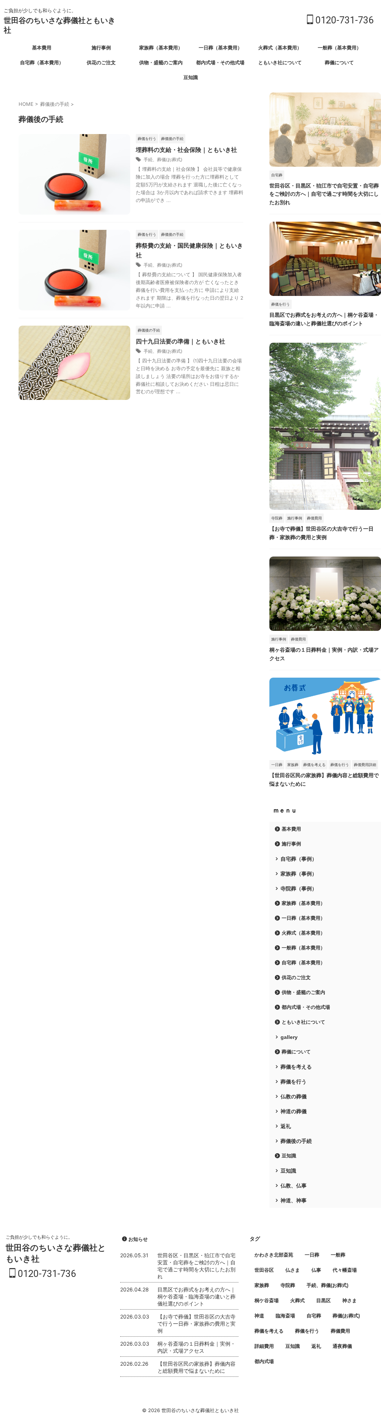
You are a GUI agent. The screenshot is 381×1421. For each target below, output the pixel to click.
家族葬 (261, 1285)
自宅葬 (314, 1316)
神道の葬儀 (294, 1111)
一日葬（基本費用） (220, 47)
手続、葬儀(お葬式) (163, 159)
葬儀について (339, 62)
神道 (259, 1316)
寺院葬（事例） (299, 889)
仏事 (316, 1270)
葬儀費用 (340, 1331)
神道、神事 (294, 1200)
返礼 (286, 1126)
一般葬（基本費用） (339, 47)
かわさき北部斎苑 (273, 1255)
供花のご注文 (101, 62)
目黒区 (323, 1300)
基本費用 (41, 47)
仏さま (292, 1270)
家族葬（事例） (299, 874)
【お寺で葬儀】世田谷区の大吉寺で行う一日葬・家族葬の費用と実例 (196, 1323)
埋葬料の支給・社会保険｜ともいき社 (186, 150)
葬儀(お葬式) (346, 1316)
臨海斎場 (285, 1316)
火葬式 (297, 1300)
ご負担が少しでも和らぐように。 (39, 1237)
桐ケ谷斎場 (266, 1300)
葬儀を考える (296, 1067)
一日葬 (312, 1255)
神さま (349, 1300)
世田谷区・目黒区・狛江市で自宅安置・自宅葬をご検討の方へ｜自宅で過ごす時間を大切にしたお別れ (324, 194)
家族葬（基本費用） (161, 47)
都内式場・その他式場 (220, 62)
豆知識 (190, 77)
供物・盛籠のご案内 (161, 62)
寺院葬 (288, 1285)
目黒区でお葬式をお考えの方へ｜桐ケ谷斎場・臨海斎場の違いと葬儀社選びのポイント (196, 1296)
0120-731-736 (343, 20)
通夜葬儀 (342, 1346)
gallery (289, 1037)
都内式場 (264, 1361)
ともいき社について (280, 62)
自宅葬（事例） (299, 859)
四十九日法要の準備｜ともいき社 (180, 341)
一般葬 (338, 1255)
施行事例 (101, 47)
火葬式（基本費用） (280, 47)
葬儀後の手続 (296, 1141)
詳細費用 (264, 1346)
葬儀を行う (294, 1082)
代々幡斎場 (345, 1270)
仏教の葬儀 (294, 1096)
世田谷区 (264, 1270)
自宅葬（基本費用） (42, 62)
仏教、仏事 (294, 1186)
